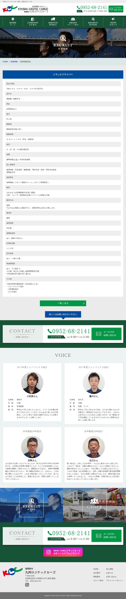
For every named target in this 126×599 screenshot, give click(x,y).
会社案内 (96, 573)
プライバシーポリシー (114, 580)
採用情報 (14, 62)
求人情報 (109, 569)
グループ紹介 (98, 580)
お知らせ (109, 573)
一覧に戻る (63, 303)
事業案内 (96, 577)
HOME (5, 62)
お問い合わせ (111, 577)
